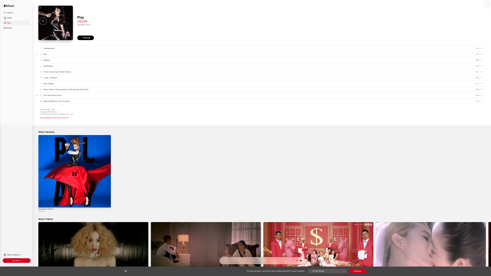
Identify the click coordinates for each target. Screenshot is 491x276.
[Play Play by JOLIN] (40, 54)
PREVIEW (476, 48)
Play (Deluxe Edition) (46, 136)
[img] (9, 5)
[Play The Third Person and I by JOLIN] (40, 95)
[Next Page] (488, 253)
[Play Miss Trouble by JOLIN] (40, 84)
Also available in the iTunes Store (53, 118)
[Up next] (297, 260)
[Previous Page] (36, 253)
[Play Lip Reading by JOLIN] (40, 66)
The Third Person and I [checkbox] (52, 95)
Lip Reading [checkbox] (48, 66)
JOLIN (82, 21)
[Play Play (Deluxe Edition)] (41, 204)
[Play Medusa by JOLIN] (40, 60)
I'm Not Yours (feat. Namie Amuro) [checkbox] (57, 72)
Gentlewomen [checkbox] (49, 48)
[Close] (126, 271)
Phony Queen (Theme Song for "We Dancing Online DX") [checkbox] (65, 89)
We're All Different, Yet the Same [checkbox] (56, 101)
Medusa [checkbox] (46, 60)
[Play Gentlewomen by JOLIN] (40, 48)
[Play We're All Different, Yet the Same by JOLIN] (40, 101)
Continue (357, 271)
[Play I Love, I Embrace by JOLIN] (40, 78)
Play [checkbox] (45, 54)
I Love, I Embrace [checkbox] (50, 78)
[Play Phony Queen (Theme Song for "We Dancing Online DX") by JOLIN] (40, 89)
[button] (16, 12)
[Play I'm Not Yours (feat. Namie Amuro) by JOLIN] (40, 72)
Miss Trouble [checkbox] (48, 84)
